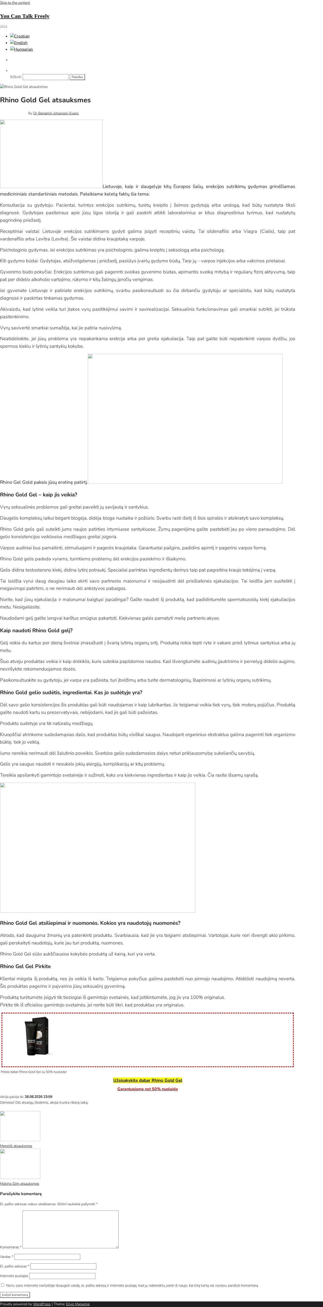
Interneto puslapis (14, 1275)
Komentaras (10, 1247)
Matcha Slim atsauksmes (19, 1183)
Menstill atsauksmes (16, 1145)
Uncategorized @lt (28, 1108)
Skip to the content (15, 2)
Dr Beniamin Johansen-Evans (56, 113)
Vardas (6, 1256)
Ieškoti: (16, 77)
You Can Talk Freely (24, 16)
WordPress (42, 1304)
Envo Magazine (78, 1304)
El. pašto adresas (14, 1266)
